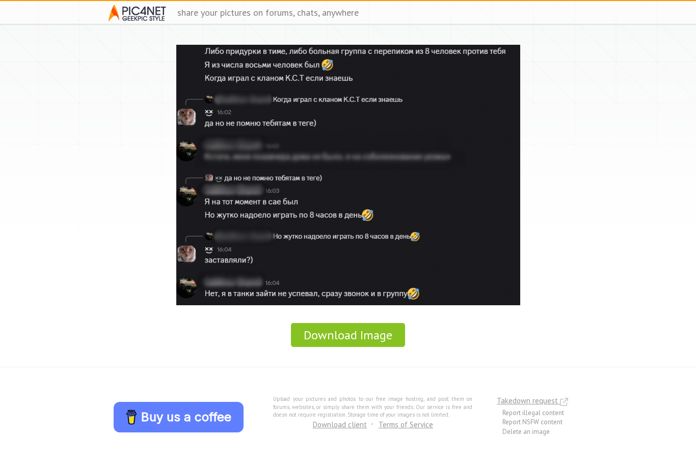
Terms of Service (406, 424)
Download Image (348, 335)
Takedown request (528, 400)
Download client (340, 424)
